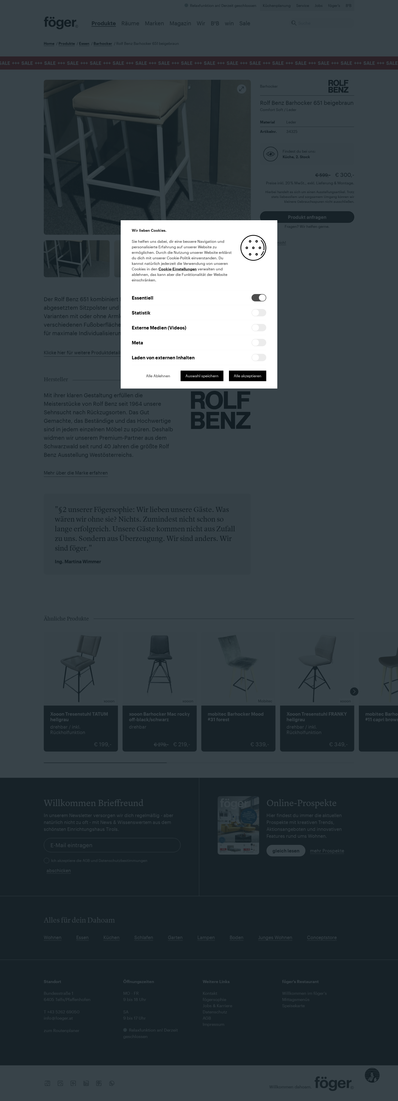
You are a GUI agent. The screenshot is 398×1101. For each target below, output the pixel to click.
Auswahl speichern (202, 376)
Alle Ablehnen (158, 376)
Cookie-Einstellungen (177, 269)
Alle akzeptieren (247, 376)
